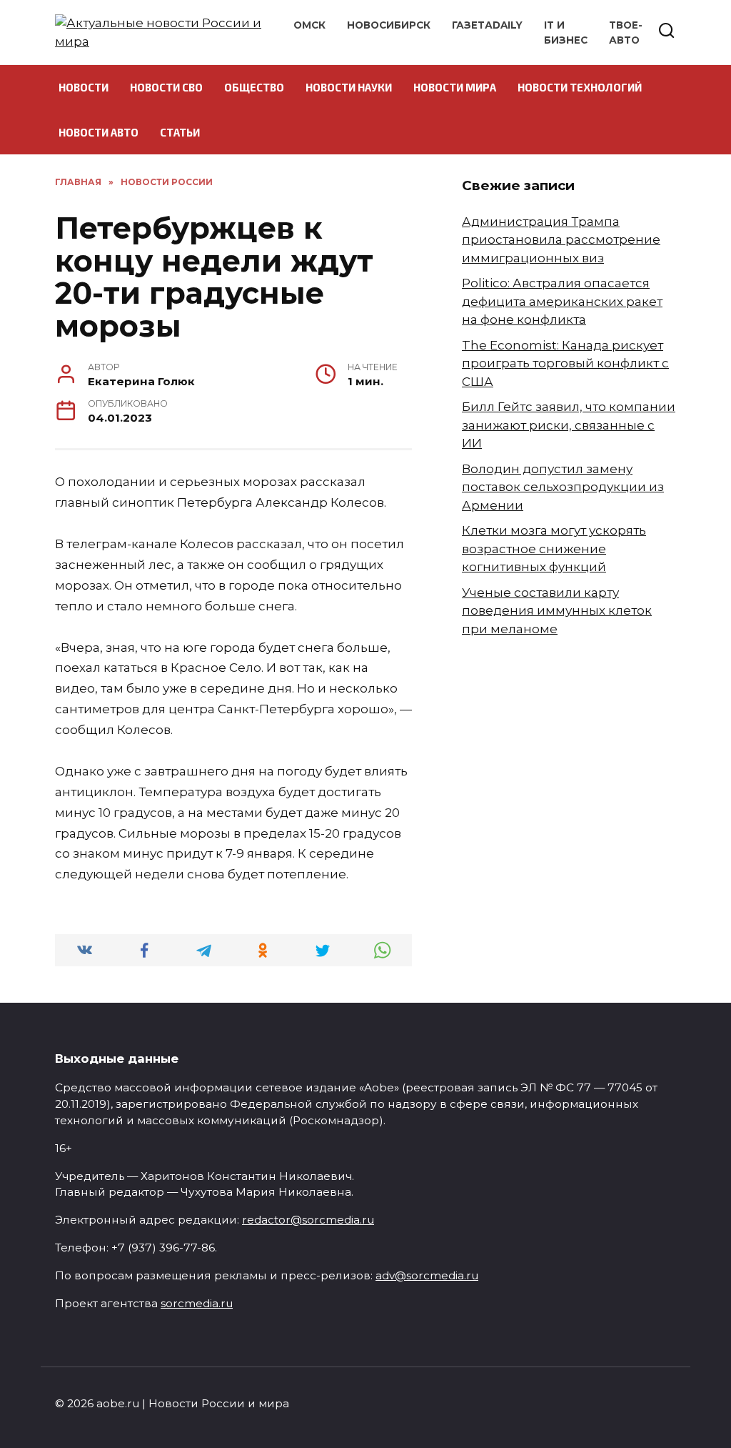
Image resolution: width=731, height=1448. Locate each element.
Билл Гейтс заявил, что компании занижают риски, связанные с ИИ (568, 425)
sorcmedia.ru (197, 1303)
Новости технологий (580, 87)
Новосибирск (388, 25)
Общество (254, 87)
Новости (84, 87)
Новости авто (98, 132)
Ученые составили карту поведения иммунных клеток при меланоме (557, 610)
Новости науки (349, 87)
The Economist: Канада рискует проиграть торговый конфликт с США (565, 363)
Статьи (180, 132)
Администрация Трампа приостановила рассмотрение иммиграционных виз (561, 239)
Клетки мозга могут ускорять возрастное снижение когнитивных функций (554, 548)
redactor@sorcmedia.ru (308, 1219)
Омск (309, 25)
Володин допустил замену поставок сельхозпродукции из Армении (563, 487)
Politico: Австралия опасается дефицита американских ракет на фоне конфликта (562, 301)
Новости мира (454, 87)
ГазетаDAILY (487, 25)
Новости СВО (166, 87)
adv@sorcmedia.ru (426, 1275)
